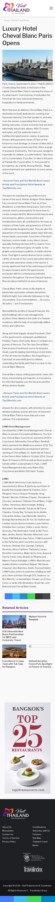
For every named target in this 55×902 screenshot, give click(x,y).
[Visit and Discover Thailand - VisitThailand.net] (16, 8)
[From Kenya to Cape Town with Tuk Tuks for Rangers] (14, 651)
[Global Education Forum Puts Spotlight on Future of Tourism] (41, 651)
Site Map (37, 838)
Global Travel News (20, 20)
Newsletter (8, 830)
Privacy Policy (9, 841)
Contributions (39, 827)
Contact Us (7, 834)
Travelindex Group (38, 890)
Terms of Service (11, 838)
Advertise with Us (41, 830)
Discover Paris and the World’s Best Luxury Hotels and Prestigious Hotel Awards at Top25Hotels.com (26, 184)
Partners (37, 834)
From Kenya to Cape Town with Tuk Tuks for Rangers (13, 664)
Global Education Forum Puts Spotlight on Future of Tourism (40, 664)
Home (7, 20)
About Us (6, 827)
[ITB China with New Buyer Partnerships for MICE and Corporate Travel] (14, 622)
